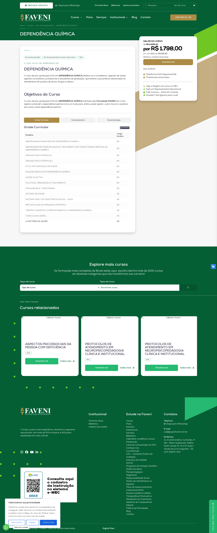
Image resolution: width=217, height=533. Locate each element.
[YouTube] (32, 452)
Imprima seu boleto (131, 5)
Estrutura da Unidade (136, 460)
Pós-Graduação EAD (44, 25)
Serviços (101, 17)
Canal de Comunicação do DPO (141, 445)
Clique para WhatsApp (69, 6)
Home (22, 25)
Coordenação (132, 451)
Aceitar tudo (48, 522)
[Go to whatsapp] (6, 527)
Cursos (30, 25)
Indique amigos (37, 6)
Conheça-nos (132, 448)
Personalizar (16, 522)
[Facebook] (26, 452)
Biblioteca (115, 5)
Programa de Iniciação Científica (141, 466)
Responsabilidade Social (137, 478)
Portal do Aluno (101, 5)
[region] (32, 513)
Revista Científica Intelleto (138, 493)
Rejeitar (32, 522)
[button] (124, 128)
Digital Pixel (108, 528)
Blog (134, 17)
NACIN (129, 463)
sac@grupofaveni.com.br (175, 432)
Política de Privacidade (137, 508)
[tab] (41, 120)
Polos (89, 17)
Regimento (131, 475)
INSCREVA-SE (183, 17)
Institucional (131, 430)
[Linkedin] (37, 452)
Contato (146, 17)
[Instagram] (21, 452)
